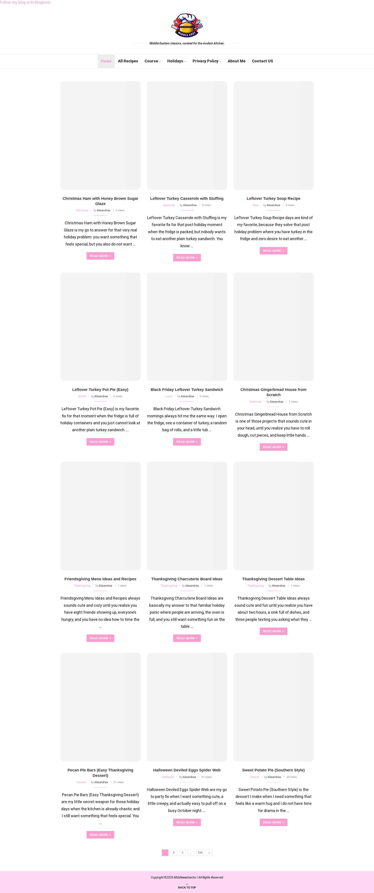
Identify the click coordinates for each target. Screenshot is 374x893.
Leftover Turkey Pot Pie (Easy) (100, 389)
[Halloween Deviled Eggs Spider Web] (187, 707)
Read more (99, 256)
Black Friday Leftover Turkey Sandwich (187, 389)
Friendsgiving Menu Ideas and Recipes (100, 579)
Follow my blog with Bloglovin (25, 2)
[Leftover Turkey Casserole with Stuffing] (187, 135)
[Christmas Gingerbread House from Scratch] (274, 326)
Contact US (262, 61)
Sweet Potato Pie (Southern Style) (273, 770)
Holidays (175, 61)
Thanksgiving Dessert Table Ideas (273, 579)
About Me (236, 61)
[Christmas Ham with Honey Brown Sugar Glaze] (100, 135)
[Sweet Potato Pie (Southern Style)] (274, 707)
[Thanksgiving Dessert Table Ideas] (274, 516)
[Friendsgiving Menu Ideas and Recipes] (100, 516)
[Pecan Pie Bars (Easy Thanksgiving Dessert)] (100, 707)
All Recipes (128, 61)
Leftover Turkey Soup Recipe (273, 198)
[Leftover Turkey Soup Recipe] (274, 135)
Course (151, 61)
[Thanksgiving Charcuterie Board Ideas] (187, 516)
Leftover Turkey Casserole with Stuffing (187, 198)
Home (106, 61)
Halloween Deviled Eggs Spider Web (187, 770)
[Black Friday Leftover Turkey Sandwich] (187, 326)
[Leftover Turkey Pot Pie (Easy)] (100, 326)
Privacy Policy (205, 61)
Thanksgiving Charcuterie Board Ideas (186, 579)
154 (200, 852)
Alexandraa (103, 210)
